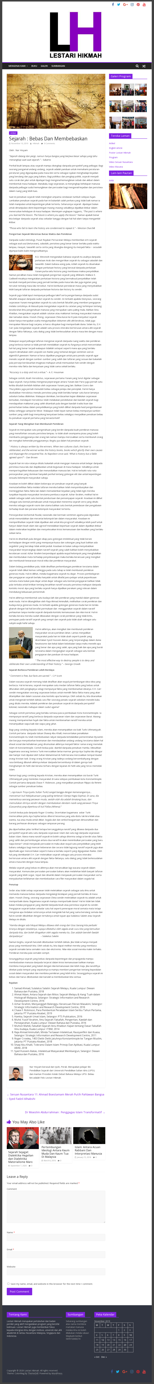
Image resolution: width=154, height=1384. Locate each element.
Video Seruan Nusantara (121, 162)
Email (10, 1249)
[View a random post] (144, 66)
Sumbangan (58, 65)
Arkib (111, 180)
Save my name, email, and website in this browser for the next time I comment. (52, 1283)
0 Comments (49, 143)
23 (125, 1344)
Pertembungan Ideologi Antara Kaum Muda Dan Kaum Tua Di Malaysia (55, 1152)
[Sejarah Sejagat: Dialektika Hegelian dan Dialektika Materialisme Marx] (23, 1129)
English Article (115, 148)
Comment (12, 1188)
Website (11, 1266)
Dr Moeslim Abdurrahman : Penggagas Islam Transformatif (65, 1112)
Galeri (44, 65)
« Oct (96, 1356)
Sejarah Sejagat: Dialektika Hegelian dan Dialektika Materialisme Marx (20, 1157)
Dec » (104, 1356)
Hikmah (36, 143)
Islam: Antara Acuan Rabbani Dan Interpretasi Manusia (88, 1150)
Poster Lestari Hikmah (120, 152)
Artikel (13, 133)
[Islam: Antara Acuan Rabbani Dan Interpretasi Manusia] (89, 1129)
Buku (34, 65)
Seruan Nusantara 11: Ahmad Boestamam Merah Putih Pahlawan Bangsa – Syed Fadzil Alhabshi (55, 1097)
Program (113, 157)
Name (11, 1232)
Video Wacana (116, 166)
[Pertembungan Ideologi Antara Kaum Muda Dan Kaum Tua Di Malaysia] (56, 1129)
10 (130, 1335)
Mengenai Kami (17, 65)
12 (103, 1339)
